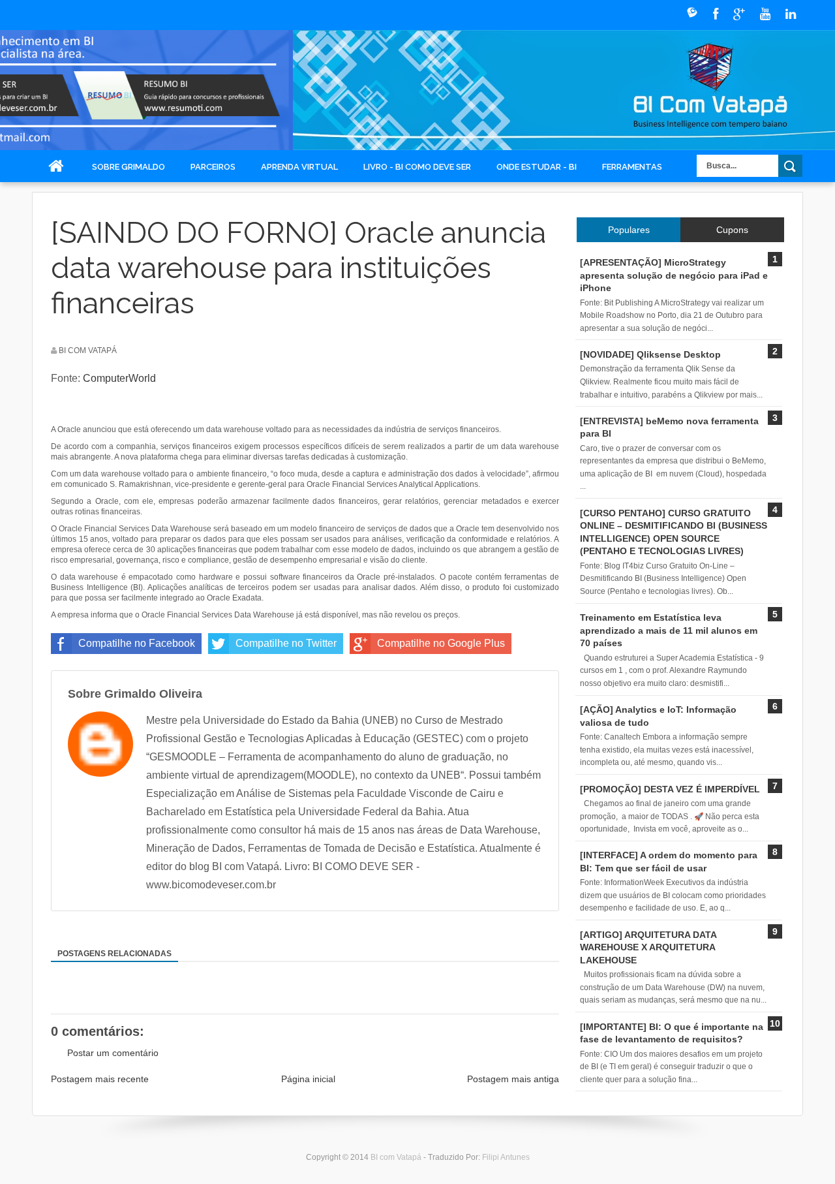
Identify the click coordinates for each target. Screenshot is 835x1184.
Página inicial (308, 1079)
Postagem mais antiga (513, 1079)
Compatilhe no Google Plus (441, 643)
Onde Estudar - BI (536, 167)
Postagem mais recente (100, 1079)
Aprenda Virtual (299, 167)
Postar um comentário (113, 1053)
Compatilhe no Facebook (136, 643)
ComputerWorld (119, 378)
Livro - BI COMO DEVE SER (417, 167)
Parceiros (212, 167)
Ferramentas (632, 167)
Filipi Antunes (506, 1157)
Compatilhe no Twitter (286, 643)
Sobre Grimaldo (128, 167)
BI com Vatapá (397, 1157)
